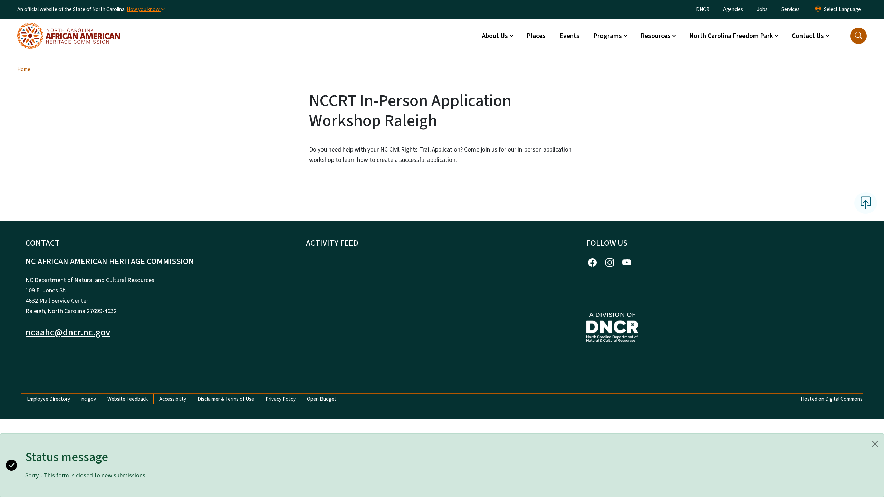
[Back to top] (865, 203)
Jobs (762, 9)
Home (23, 69)
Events (569, 36)
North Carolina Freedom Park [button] (731, 36)
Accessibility (172, 399)
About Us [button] (495, 36)
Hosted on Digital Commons (832, 399)
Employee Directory (48, 399)
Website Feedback (127, 399)
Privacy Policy (281, 399)
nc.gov (88, 399)
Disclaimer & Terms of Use (226, 399)
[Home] (68, 28)
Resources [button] (656, 36)
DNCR (702, 9)
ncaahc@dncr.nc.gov (68, 332)
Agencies (733, 9)
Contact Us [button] (808, 36)
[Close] (875, 444)
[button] (858, 36)
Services (790, 9)
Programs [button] (607, 36)
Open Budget (321, 399)
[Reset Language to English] (818, 9)
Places (536, 36)
